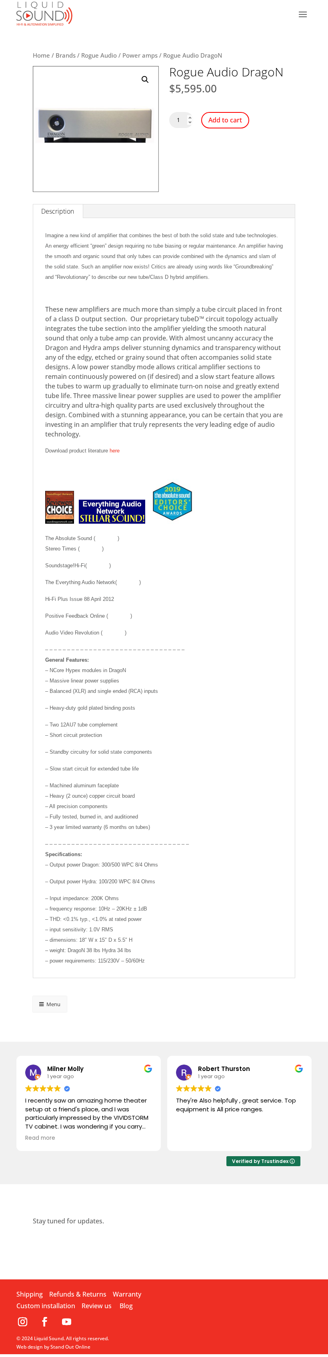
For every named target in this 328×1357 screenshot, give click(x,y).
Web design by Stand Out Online (53, 1346)
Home (41, 55)
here (115, 451)
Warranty (127, 1294)
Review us (97, 1305)
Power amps (140, 55)
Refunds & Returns (77, 1294)
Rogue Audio (99, 55)
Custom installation (45, 1305)
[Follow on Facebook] (47, 1322)
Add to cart (225, 120)
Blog (126, 1305)
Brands (66, 55)
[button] (145, 79)
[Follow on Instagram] (25, 1322)
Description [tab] (57, 211)
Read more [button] (40, 1138)
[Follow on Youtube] (66, 1322)
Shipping (29, 1294)
